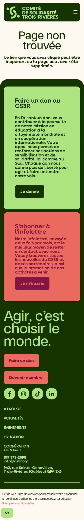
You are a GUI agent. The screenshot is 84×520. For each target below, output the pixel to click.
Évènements (15, 427)
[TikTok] (37, 393)
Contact (12, 449)
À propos (12, 408)
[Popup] (75, 12)
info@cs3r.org (16, 461)
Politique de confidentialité (18, 503)
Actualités (13, 418)
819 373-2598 (15, 457)
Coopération (16, 446)
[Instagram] (23, 393)
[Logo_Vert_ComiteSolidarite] (32, 12)
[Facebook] (9, 393)
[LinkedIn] (51, 393)
